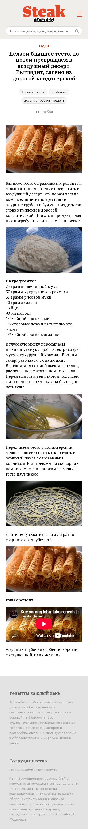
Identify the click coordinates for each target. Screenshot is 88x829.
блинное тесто (33, 92)
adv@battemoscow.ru (41, 769)
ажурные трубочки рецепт (44, 100)
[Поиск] (77, 31)
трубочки (59, 92)
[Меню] (79, 14)
